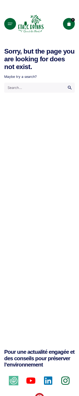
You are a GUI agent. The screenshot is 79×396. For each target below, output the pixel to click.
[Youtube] (30, 380)
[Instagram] (65, 380)
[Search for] (39, 88)
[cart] (69, 24)
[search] (70, 88)
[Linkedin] (48, 380)
